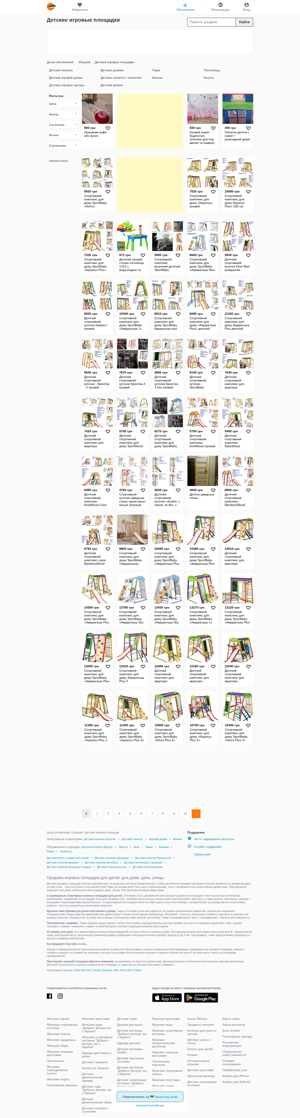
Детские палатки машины (63, 862)
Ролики (192, 1055)
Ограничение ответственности (234, 1053)
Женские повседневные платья (57, 1070)
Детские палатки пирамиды (112, 858)
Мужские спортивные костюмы (167, 1032)
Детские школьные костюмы (130, 1059)
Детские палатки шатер (112, 867)
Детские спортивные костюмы (202, 1083)
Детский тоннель (132, 839)
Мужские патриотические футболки (163, 1043)
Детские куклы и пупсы (198, 1041)
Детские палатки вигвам (148, 867)
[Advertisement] (150, 41)
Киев (136, 847)
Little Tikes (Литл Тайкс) (127, 970)
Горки (156, 70)
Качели (157, 77)
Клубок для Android (236, 1082)
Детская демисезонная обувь (97, 1100)
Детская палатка (61, 70)
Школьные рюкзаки (201, 1076)
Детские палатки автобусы (101, 862)
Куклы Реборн (197, 1018)
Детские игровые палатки (100, 839)
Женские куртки (58, 1018)
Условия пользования (231, 1062)
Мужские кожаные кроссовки (165, 1053)
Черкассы (66, 851)
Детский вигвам (112, 85)
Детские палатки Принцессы (153, 858)
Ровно (50, 851)
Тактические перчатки (161, 1063)
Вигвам (177, 839)
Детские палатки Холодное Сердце (69, 867)
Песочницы (212, 70)
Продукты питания (200, 1024)
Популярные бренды (237, 1036)
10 (185, 813)
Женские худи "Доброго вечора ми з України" (96, 1028)
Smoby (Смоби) (102, 970)
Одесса (123, 847)
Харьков (164, 847)
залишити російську (150, 1105)
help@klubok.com (234, 1070)
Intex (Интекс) (82, 970)
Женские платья (58, 1034)
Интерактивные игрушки (198, 1062)
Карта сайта (231, 1018)
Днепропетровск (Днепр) (96, 847)
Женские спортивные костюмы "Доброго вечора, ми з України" (97, 1042)
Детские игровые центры (67, 85)
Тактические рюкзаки (62, 1085)
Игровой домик (158, 839)
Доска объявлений (60, 62)
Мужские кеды (162, 1024)
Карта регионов (233, 1024)
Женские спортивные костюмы (62, 1026)
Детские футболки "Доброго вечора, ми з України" (132, 1071)
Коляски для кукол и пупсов (201, 1032)
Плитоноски (55, 1061)
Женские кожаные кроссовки (60, 1053)
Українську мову (166, 1096)
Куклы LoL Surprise (95, 1068)
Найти (244, 22)
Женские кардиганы (61, 1039)
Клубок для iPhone (235, 1076)
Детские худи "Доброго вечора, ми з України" (97, 1090)
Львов (149, 847)
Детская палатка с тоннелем (121, 77)
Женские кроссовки (96, 1018)
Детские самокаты (95, 1062)
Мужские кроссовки (166, 1018)
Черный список (58, 160)
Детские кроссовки (200, 1070)
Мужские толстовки (166, 1080)
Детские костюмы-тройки (130, 1050)
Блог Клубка (231, 1030)
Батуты (209, 77)
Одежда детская (129, 1043)
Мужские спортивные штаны (167, 1072)
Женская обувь (58, 1045)
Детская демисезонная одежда (92, 1077)
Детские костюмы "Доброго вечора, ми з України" (132, 1034)
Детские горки (127, 1018)
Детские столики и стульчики (95, 1109)
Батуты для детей (200, 1049)
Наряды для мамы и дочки (96, 1054)
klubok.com (51, 6)
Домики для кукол (130, 1024)
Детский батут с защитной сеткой (68, 858)
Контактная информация (231, 1044)
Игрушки (84, 62)
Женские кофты (58, 1079)
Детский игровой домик (65, 77)
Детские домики (112, 70)
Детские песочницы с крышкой (143, 862)
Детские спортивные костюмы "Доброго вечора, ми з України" (131, 1084)
